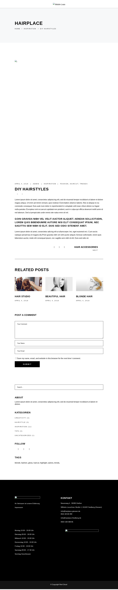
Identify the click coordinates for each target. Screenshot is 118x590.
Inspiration (30, 29)
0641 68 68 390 (66, 514)
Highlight (43, 463)
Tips (17, 431)
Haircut (74, 184)
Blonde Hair (84, 296)
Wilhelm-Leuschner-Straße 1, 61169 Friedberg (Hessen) (81, 507)
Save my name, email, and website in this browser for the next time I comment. (49, 358)
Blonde (17, 463)
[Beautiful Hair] (59, 284)
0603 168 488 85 (67, 522)
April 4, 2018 (22, 184)
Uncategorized (23, 435)
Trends (84, 184)
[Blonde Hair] (89, 284)
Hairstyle (20, 422)
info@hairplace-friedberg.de (71, 518)
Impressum (19, 507)
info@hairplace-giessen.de (70, 511)
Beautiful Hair (55, 296)
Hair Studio (22, 296)
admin (36, 184)
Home (17, 29)
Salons (50, 463)
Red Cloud (63, 584)
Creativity (20, 418)
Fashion (64, 184)
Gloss (30, 463)
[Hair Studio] (28, 284)
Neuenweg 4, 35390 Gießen (71, 503)
